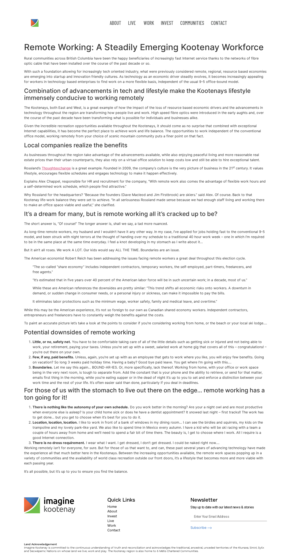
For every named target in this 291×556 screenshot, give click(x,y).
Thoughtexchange (56, 168)
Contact (113, 530)
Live (110, 521)
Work (111, 525)
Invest (112, 516)
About (112, 511)
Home (112, 507)
